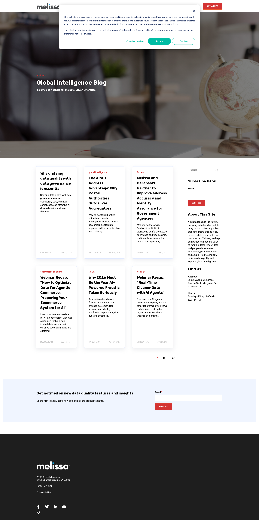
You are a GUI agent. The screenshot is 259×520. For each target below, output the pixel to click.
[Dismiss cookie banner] (194, 11)
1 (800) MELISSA (44, 486)
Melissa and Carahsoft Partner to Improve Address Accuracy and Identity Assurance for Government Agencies (152, 198)
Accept (159, 41)
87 (173, 358)
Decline (184, 41)
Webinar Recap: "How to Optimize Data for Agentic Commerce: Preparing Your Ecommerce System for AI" (55, 292)
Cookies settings (135, 41)
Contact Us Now (44, 492)
